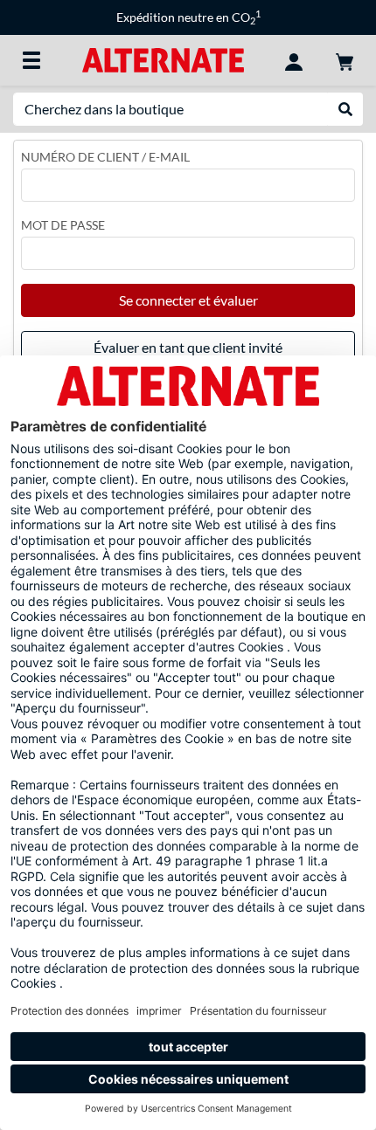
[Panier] (344, 60)
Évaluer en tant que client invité (188, 347)
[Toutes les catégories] (31, 60)
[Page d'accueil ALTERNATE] (163, 59)
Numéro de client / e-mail (105, 156)
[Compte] (293, 60)
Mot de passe (63, 224)
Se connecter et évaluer (188, 300)
